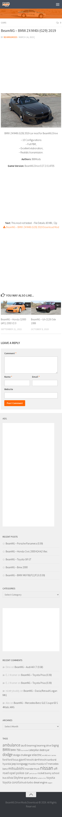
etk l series (52, 755)
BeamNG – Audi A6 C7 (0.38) (29, 667)
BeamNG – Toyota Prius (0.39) (36, 675)
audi (24, 745)
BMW (6, 749)
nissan (46, 768)
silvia (10, 778)
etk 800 (45, 755)
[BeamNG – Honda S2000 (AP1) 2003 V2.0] (16, 308)
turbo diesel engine (37, 782)
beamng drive (44, 745)
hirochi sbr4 (32, 759)
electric (37, 755)
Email (36, 376)
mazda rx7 (41, 763)
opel (12, 773)
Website (8, 389)
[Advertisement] (31, 67)
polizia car (33, 773)
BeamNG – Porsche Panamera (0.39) (24, 543)
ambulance (11, 744)
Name (8, 376)
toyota (50, 778)
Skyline (18, 778)
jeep (14, 763)
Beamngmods (10, 37)
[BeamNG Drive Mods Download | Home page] (7, 4)
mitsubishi (16, 768)
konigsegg (22, 763)
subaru (33, 777)
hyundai (7, 763)
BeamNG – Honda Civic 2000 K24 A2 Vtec (26, 551)
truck (24, 782)
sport (26, 777)
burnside (24, 750)
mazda (32, 763)
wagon (50, 783)
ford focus (13, 759)
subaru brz (42, 778)
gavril (22, 759)
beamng (31, 745)
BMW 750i (15, 750)
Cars (3, 22)
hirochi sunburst (47, 759)
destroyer (44, 750)
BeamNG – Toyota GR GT (18, 559)
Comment (10, 353)
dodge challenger (22, 755)
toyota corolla (12, 782)
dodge (8, 754)
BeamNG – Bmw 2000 (17, 567)
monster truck (32, 768)
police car (22, 773)
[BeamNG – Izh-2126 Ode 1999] (46, 308)
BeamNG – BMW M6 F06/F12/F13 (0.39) (25, 575)
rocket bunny (44, 773)
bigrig (55, 745)
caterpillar (33, 750)
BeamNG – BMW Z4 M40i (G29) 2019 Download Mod (32, 227)
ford (5, 759)
